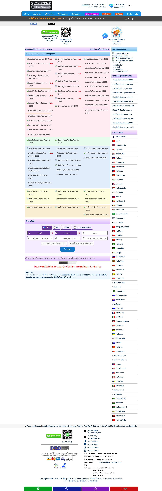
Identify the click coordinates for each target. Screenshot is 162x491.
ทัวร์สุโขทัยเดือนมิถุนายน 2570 (122, 123)
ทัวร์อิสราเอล (120, 218)
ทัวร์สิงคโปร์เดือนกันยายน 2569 (67, 60)
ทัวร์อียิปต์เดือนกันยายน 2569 (97, 59)
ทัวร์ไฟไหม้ (106, 14)
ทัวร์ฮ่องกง (119, 231)
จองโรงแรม (37, 426)
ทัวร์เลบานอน (120, 270)
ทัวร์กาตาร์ (117, 287)
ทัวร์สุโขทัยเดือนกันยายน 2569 (122, 84)
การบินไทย (119, 69)
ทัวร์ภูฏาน (119, 205)
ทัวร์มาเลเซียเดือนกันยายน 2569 (67, 67)
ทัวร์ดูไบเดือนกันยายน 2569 (95, 63)
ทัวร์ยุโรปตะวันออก (120, 360)
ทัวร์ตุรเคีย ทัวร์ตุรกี (122, 227)
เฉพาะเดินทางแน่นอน (85, 227)
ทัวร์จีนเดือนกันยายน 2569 (39, 59)
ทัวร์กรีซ (118, 342)
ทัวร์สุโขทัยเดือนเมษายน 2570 (122, 114)
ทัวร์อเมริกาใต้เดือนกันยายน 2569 (96, 208)
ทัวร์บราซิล (119, 381)
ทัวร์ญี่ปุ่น (119, 149)
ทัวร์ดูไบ (118, 252)
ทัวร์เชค (118, 364)
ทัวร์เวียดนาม (120, 175)
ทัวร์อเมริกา (120, 373)
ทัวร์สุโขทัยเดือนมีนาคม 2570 (122, 110)
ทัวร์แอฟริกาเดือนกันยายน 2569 (39, 193)
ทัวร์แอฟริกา (118, 394)
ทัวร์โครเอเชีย (120, 338)
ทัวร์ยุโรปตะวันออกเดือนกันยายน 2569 (37, 154)
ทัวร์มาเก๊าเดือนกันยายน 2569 (38, 84)
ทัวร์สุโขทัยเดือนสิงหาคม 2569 (122, 80)
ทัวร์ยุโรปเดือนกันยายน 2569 (40, 148)
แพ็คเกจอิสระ (49, 14)
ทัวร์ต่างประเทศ (63, 14)
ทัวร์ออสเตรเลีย (121, 295)
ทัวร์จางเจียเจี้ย (121, 420)
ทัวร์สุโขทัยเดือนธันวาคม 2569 (122, 97)
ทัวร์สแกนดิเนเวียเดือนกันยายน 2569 (39, 162)
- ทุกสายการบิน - (69, 238)
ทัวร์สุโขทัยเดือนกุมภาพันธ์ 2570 (123, 105)
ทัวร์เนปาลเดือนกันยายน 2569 (40, 125)
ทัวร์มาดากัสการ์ (121, 407)
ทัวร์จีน (118, 141)
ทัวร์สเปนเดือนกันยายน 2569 (67, 174)
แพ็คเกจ (67, 227)
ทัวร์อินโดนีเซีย (121, 188)
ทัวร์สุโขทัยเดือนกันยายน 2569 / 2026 (45, 18)
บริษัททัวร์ (92, 478)
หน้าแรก (26, 14)
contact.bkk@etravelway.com (110, 462)
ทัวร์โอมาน (119, 265)
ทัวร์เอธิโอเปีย (120, 411)
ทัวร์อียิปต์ (119, 192)
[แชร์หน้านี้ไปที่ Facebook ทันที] (33, 24)
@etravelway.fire (66, 39)
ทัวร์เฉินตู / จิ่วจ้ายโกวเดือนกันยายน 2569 (39, 77)
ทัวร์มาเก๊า (119, 244)
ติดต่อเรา (114, 426)
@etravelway (67, 441)
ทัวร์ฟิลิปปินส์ (120, 257)
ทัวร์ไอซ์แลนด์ (120, 351)
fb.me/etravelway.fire (117, 39)
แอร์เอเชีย (118, 65)
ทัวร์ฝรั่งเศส (120, 312)
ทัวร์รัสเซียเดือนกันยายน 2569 (97, 148)
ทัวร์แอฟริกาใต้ (121, 398)
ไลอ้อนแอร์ (118, 62)
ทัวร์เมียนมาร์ (120, 201)
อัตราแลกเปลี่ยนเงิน (121, 53)
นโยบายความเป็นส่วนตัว (128, 426)
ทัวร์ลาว (118, 197)
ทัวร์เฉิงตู (119, 239)
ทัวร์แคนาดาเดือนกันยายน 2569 (69, 207)
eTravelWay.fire (94, 438)
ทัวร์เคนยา (119, 403)
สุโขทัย (40, 233)
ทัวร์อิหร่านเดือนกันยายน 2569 (96, 77)
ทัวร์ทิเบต (119, 235)
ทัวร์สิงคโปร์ (120, 166)
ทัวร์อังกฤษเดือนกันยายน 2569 (68, 169)
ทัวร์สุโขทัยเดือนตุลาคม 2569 (122, 88)
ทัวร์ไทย (80, 426)
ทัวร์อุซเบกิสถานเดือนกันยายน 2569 (96, 111)
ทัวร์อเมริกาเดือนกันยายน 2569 (40, 207)
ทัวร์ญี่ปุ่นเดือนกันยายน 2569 (38, 97)
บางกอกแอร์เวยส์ (121, 71)
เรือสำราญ (97, 426)
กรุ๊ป (57, 227)
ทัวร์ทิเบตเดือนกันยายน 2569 (40, 71)
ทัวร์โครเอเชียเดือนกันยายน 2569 (38, 177)
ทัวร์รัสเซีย (119, 308)
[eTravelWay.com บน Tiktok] (133, 19)
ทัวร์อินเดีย (119, 179)
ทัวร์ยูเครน (119, 334)
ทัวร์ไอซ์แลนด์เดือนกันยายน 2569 (67, 154)
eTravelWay (92, 435)
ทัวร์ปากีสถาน (120, 291)
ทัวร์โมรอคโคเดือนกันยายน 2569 (39, 200)
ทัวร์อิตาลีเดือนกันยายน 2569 (68, 148)
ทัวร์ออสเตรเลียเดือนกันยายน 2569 (69, 141)
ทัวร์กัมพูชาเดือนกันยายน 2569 (69, 86)
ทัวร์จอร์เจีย (120, 278)
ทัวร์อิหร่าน (119, 222)
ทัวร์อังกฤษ (120, 325)
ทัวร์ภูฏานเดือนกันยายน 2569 (39, 134)
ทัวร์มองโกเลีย (121, 145)
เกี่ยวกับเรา (106, 426)
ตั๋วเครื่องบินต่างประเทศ (67, 426)
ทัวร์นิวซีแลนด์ (120, 300)
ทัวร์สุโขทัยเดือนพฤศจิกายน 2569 (123, 93)
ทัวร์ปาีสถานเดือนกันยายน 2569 (97, 72)
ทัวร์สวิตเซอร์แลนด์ (122, 321)
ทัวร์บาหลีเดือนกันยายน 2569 (69, 81)
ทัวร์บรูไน (119, 274)
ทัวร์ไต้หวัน (119, 171)
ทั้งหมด (48, 227)
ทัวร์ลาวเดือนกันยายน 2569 (68, 106)
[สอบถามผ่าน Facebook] (105, 35)
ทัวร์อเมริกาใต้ (119, 390)
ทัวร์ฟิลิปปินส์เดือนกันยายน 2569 (40, 110)
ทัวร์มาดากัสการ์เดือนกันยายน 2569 (96, 200)
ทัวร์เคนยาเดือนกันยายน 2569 (68, 198)
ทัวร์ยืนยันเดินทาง (92, 14)
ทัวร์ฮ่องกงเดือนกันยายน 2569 (38, 65)
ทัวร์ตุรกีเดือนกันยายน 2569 (95, 91)
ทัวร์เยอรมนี (120, 330)
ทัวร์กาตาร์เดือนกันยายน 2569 (96, 104)
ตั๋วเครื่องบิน (37, 14)
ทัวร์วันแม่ (119, 14)
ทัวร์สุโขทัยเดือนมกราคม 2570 (122, 101)
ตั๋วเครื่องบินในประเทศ (50, 426)
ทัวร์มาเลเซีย (120, 162)
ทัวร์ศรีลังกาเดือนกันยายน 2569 (40, 116)
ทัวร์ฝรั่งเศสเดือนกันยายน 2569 (69, 165)
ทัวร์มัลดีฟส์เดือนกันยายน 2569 (41, 129)
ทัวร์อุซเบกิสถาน (119, 282)
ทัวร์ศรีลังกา (120, 261)
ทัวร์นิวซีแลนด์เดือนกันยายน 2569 (39, 141)
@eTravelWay (93, 441)
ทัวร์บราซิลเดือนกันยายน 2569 (97, 214)
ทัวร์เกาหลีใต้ (120, 154)
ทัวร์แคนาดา (120, 377)
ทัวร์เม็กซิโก (120, 385)
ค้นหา (69, 249)
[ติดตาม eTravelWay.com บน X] (126, 19)
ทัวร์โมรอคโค (120, 415)
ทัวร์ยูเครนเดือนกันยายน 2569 (97, 153)
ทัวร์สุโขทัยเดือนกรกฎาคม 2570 (123, 127)
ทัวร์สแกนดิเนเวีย (120, 355)
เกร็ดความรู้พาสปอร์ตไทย (124, 58)
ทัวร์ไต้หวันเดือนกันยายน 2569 (40, 91)
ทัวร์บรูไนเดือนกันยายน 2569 (66, 75)
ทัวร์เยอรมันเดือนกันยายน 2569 (69, 160)
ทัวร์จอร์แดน (120, 209)
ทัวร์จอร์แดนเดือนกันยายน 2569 (97, 68)
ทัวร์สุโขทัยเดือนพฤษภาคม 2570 (123, 118)
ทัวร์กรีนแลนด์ (120, 368)
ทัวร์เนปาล (119, 184)
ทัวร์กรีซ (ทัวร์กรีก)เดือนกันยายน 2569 (40, 184)
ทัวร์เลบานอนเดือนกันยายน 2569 (97, 95)
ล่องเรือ (129, 14)
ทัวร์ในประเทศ (76, 14)
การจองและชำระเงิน (121, 56)
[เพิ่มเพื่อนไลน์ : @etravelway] (53, 437)
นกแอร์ (117, 67)
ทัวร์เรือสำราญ (120, 136)
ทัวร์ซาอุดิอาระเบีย (122, 214)
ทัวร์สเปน (119, 347)
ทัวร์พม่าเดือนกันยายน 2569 (66, 100)
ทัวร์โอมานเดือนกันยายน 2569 (96, 82)
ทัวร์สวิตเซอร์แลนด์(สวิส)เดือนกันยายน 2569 (39, 169)
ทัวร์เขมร (119, 158)
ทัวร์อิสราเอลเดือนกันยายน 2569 (97, 100)
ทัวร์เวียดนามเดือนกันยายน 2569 (68, 92)
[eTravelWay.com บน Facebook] (129, 19)
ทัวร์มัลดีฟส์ (120, 248)
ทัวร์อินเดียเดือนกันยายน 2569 (40, 120)
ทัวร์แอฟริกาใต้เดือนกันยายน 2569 (68, 193)
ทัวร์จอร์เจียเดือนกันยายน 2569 (97, 86)
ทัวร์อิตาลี (119, 317)
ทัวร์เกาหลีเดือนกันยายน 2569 (38, 104)
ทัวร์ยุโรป (117, 304)
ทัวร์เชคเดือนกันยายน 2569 (96, 157)
